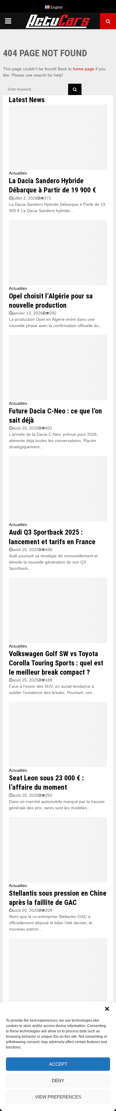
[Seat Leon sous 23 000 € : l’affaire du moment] (58, 734)
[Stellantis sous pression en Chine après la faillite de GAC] (58, 850)
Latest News (27, 100)
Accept (58, 1064)
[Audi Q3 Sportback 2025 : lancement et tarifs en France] (58, 489)
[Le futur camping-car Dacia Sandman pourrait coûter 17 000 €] (58, 971)
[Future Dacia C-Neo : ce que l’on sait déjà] (58, 367)
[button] (107, 1009)
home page (83, 68)
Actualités (18, 173)
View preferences (58, 1096)
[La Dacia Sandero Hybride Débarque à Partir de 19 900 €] (58, 137)
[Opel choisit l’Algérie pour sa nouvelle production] (58, 252)
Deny (58, 1080)
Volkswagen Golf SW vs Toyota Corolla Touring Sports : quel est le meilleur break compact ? (56, 663)
